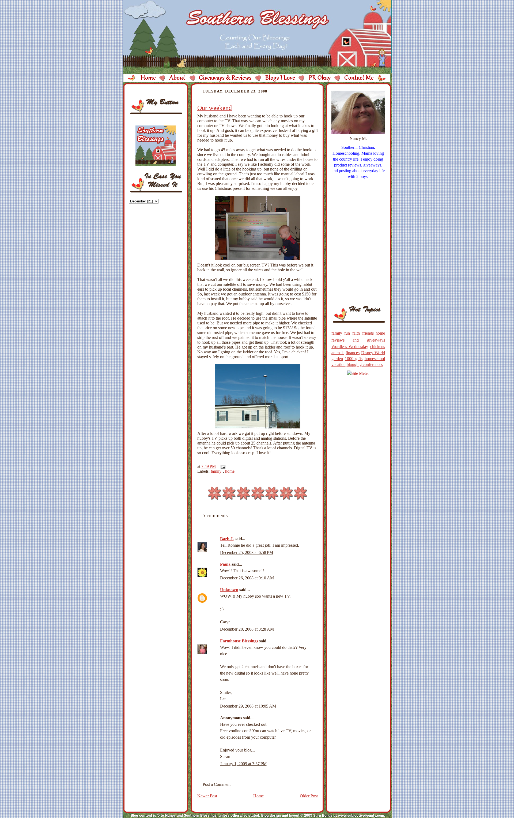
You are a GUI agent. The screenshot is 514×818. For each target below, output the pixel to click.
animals (337, 352)
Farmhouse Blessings (239, 641)
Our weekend (214, 107)
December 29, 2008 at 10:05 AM (248, 706)
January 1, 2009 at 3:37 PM (243, 763)
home (230, 471)
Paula (225, 564)
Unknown (229, 589)
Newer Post (207, 796)
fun (347, 333)
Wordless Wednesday (349, 346)
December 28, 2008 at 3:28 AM (247, 629)
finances (353, 352)
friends (368, 333)
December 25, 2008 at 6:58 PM (246, 552)
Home (258, 796)
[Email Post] (221, 466)
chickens (377, 346)
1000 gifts (353, 358)
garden (337, 358)
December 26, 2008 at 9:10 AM (247, 578)
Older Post (309, 796)
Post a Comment (216, 784)
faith (356, 333)
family (216, 471)
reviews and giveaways (358, 340)
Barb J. (227, 538)
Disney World (373, 352)
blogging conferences (365, 364)
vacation (338, 364)
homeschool (375, 358)
